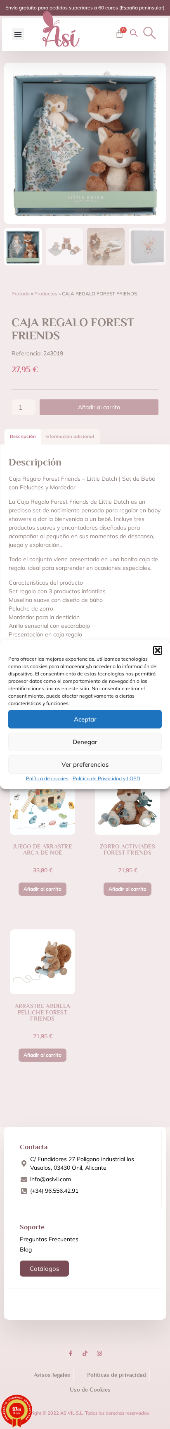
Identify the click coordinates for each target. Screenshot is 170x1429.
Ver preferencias (85, 764)
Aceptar (85, 719)
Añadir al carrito (99, 407)
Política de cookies (47, 778)
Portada (21, 293)
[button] (157, 650)
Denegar (85, 742)
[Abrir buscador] (149, 33)
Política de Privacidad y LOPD (106, 778)
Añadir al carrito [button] (42, 889)
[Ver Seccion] (60, 29)
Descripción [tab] (23, 436)
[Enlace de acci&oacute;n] (70, 1353)
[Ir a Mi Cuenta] (134, 33)
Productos (45, 293)
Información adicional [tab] (69, 436)
